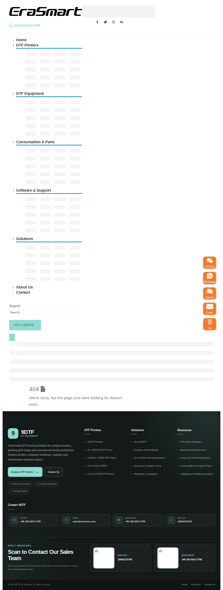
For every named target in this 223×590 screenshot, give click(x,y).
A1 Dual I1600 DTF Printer (100, 474)
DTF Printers (27, 45)
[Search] (80, 312)
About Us (196, 584)
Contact (23, 292)
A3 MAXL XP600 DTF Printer (102, 458)
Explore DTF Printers (25, 472)
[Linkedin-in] (121, 22)
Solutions (24, 239)
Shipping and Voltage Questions (196, 474)
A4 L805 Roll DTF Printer (99, 450)
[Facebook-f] (97, 22)
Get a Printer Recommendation (149, 458)
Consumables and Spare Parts (195, 466)
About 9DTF (140, 442)
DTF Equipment (30, 93)
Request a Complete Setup (147, 466)
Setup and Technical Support (195, 458)
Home (185, 584)
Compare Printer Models (146, 450)
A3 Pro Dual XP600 (97, 466)
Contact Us (53, 472)
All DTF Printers (95, 442)
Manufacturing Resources (193, 450)
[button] (14, 306)
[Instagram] (113, 22)
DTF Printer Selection (191, 442)
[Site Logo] (82, 11)
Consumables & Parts (35, 142)
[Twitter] (105, 22)
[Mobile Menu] (12, 337)
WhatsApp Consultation (146, 474)
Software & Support (33, 190)
